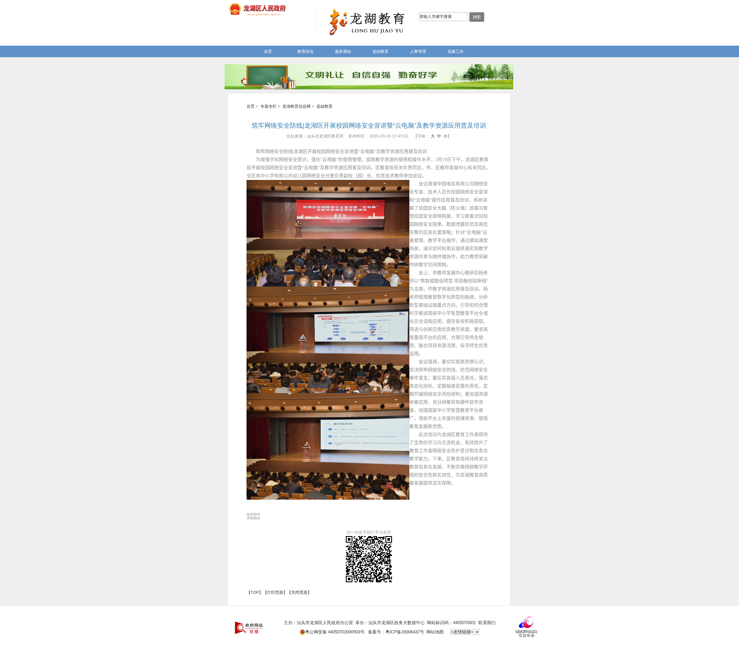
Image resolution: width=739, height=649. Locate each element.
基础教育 (380, 51)
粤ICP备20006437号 (404, 631)
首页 (268, 51)
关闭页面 (299, 592)
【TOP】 (255, 592)
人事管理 (418, 51)
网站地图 (435, 631)
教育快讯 (305, 51)
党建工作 (455, 51)
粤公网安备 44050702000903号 (335, 631)
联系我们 (487, 622)
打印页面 (275, 592)
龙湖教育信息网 (296, 106)
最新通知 (343, 51)
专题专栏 (268, 106)
